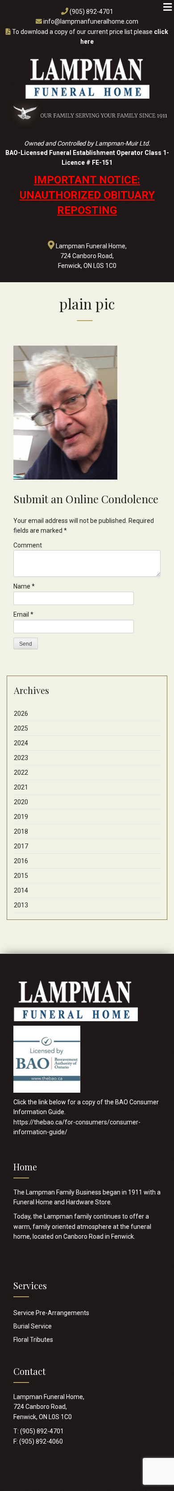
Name (24, 586)
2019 (21, 816)
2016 (21, 861)
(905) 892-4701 (91, 11)
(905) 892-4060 (41, 1441)
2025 (21, 728)
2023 (21, 757)
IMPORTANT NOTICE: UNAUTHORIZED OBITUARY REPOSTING (87, 195)
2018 (21, 831)
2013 (21, 905)
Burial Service (32, 1326)
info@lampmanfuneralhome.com (90, 21)
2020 (21, 802)
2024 (21, 743)
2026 (21, 713)
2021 (21, 787)
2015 (21, 875)
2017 (21, 846)
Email (23, 614)
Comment (27, 545)
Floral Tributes (33, 1339)
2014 (21, 890)
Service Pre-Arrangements (51, 1312)
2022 (21, 772)
